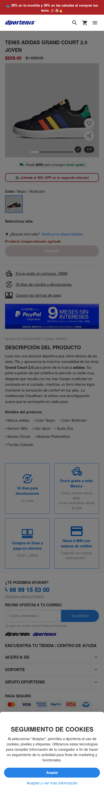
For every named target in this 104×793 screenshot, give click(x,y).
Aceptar (52, 772)
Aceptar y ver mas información (52, 782)
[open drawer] (95, 23)
